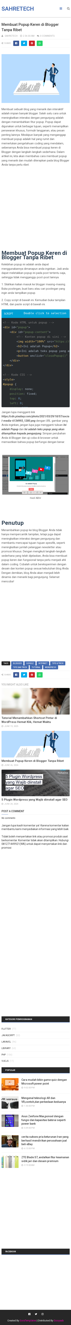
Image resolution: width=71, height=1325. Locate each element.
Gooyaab (59, 1320)
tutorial (36, 667)
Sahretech (18, 8)
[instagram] (42, 1314)
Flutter (6, 1029)
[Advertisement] (35, 205)
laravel (6, 1041)
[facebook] (29, 1314)
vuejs (5, 1061)
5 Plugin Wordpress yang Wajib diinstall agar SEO (35, 799)
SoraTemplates (28, 1320)
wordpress (50, 667)
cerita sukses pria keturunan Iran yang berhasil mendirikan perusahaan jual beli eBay (45, 1140)
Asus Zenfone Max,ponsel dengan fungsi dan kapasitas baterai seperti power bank (43, 1120)
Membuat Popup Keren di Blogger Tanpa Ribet (33, 761)
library (6, 1048)
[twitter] (36, 1314)
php (4, 1054)
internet (42, 663)
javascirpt (8, 1035)
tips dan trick (20, 667)
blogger (17, 663)
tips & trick (57, 663)
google (30, 663)
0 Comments (47, 36)
